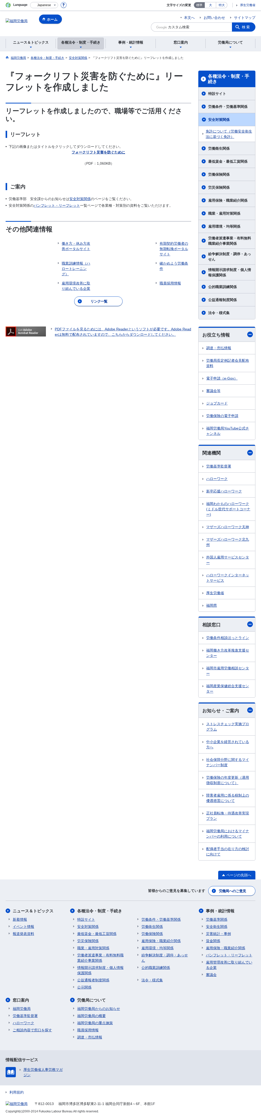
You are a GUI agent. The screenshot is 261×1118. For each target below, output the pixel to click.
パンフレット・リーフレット (57, 205)
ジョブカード (217, 403)
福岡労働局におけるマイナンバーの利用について (227, 833)
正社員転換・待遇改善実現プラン (227, 816)
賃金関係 (213, 941)
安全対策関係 (80, 199)
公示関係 (84, 987)
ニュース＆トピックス (33, 911)
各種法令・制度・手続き (228, 79)
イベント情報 (23, 927)
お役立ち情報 (216, 334)
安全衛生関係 (216, 927)
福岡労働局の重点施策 (95, 1023)
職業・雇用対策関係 (224, 213)
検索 (246, 27)
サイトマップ (244, 17)
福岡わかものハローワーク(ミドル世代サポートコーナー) (228, 509)
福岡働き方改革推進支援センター (227, 653)
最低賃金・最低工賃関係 (227, 161)
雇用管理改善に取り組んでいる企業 (229, 965)
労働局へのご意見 (232, 891)
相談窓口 (211, 624)
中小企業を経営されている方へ (227, 744)
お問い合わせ (214, 17)
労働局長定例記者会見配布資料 (227, 363)
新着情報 (20, 919)
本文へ (189, 17)
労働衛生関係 (219, 148)
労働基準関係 (216, 919)
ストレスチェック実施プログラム (227, 726)
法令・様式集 (219, 313)
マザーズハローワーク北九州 (227, 542)
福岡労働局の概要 (91, 1016)
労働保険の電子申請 (222, 416)
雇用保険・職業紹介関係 (227, 200)
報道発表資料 (23, 934)
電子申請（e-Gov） (222, 378)
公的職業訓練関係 (222, 287)
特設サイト (217, 94)
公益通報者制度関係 (93, 980)
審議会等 (213, 391)
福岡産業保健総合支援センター (227, 688)
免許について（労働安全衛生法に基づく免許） (229, 134)
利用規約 (16, 1092)
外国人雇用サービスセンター (227, 560)
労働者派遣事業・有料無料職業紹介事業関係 (229, 240)
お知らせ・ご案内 (220, 710)
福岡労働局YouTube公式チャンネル (227, 431)
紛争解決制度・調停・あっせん (229, 256)
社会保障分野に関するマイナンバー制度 (227, 762)
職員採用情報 (88, 1030)
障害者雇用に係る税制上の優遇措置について (227, 798)
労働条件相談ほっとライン (227, 638)
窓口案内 (21, 1000)
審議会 (211, 975)
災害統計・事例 (218, 934)
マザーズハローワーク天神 (227, 527)
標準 (199, 5)
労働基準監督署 (218, 466)
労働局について (91, 1000)
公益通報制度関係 (222, 300)
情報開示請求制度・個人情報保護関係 (229, 272)
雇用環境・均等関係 (224, 226)
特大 (222, 5)
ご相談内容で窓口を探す (32, 1030)
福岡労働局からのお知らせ (98, 1009)
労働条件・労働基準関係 (227, 107)
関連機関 (211, 453)
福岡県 (211, 605)
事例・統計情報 (220, 911)
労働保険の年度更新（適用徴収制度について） (227, 780)
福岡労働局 (22, 1009)
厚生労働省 (247, 5)
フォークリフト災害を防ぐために (98, 152)
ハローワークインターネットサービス (227, 577)
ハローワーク (217, 479)
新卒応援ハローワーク (224, 491)
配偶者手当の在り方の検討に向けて (227, 851)
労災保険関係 (219, 187)
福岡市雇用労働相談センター (227, 670)
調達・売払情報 (218, 348)
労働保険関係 (219, 174)
